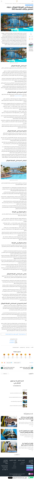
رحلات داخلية (27, 347)
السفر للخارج (9, 425)
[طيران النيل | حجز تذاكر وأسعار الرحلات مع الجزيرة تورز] (25, 393)
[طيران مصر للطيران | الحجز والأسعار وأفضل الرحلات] (25, 401)
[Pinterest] (32, 39)
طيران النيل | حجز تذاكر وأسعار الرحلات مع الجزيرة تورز (16, 393)
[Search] (2, 1)
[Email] (30, 39)
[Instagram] (29, 470)
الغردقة (27, 5)
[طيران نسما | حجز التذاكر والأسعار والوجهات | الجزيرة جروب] (25, 397)
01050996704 (12, 341)
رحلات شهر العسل (22, 347)
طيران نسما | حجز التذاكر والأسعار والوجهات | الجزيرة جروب (15, 397)
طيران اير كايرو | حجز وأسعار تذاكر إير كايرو (27, 444)
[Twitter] (30, 37)
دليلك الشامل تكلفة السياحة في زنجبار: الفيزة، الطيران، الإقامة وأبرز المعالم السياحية (31, 49)
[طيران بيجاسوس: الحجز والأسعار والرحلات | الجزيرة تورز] (25, 405)
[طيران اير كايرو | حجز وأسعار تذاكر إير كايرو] (9, 446)
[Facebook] (32, 37)
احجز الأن (10, 477)
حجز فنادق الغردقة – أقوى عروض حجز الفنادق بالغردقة (16, 334)
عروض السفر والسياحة (15, 347)
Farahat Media (15, 475)
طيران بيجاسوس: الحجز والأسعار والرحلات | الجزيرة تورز (16, 405)
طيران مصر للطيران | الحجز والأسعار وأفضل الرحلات (16, 401)
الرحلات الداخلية (31, 5)
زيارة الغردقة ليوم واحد (18, 96)
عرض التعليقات (5, 373)
